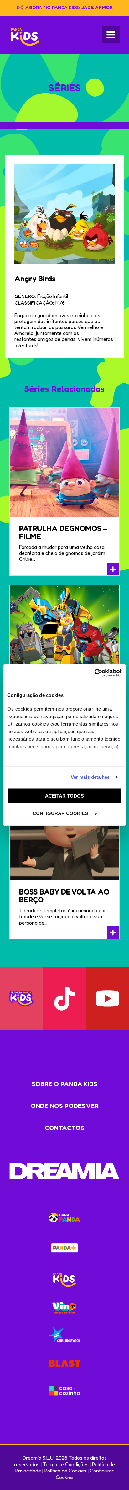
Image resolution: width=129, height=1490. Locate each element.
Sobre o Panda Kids (64, 1084)
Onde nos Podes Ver (65, 1106)
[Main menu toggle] (111, 34)
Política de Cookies (65, 1470)
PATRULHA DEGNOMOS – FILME (63, 532)
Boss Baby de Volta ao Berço (64, 895)
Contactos (64, 1128)
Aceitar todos (64, 795)
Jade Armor (97, 7)
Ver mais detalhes (90, 777)
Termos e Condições (66, 1464)
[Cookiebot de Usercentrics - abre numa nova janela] (94, 673)
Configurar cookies (61, 813)
